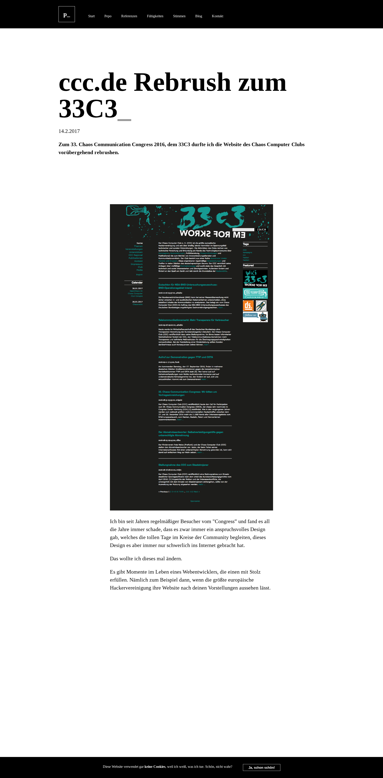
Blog (198, 16)
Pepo (107, 16)
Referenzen (129, 16)
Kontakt (217, 16)
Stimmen (179, 16)
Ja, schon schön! (261, 767)
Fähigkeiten (155, 16)
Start (91, 16)
